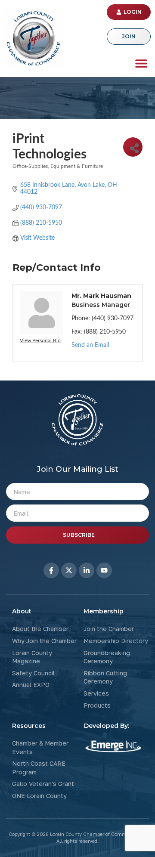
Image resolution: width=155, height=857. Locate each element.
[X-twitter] (69, 570)
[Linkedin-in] (86, 570)
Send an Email (90, 345)
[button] (141, 63)
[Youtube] (104, 570)
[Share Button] (133, 147)
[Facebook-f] (51, 570)
